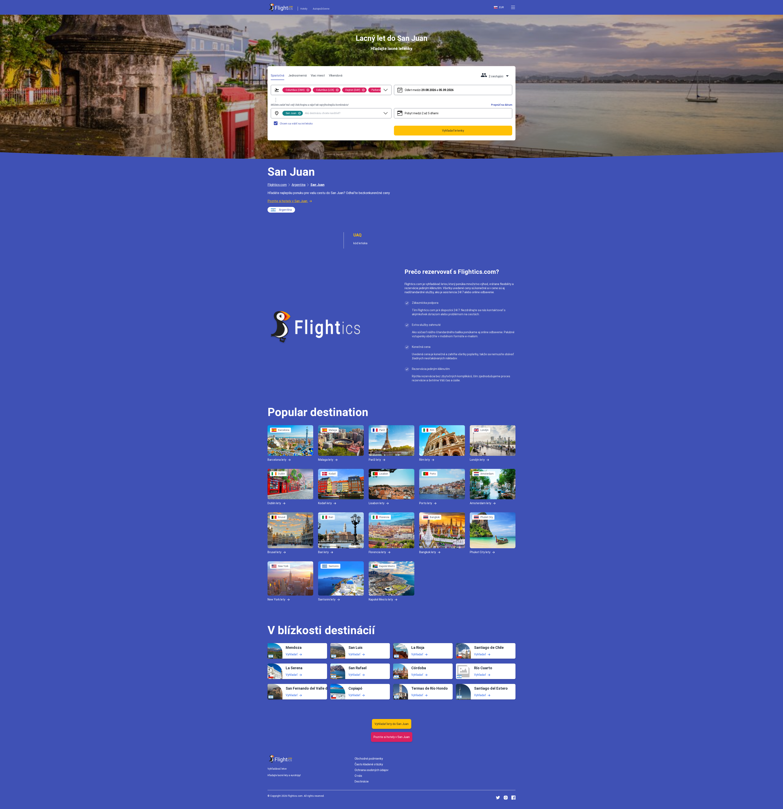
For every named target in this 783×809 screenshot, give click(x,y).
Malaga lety (325, 459)
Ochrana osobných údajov (371, 770)
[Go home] (281, 759)
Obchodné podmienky (369, 758)
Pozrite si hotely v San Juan (287, 201)
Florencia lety (377, 552)
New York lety (276, 599)
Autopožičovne (321, 8)
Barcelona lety (277, 459)
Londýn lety (477, 459)
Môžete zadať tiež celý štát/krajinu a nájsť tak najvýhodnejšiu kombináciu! (309, 104)
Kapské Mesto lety (381, 599)
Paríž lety (375, 459)
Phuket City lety (480, 552)
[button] (513, 7)
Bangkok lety (427, 552)
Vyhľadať (291, 654)
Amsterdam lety (480, 503)
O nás (358, 775)
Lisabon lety (376, 503)
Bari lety (323, 552)
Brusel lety (274, 552)
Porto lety (425, 503)
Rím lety (424, 459)
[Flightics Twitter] (498, 798)
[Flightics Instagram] (505, 797)
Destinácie (362, 781)
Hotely (303, 8)
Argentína (298, 185)
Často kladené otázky (369, 764)
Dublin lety (274, 503)
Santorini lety (326, 599)
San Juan (317, 185)
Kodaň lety (325, 503)
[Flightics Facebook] (513, 798)
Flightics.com (277, 185)
